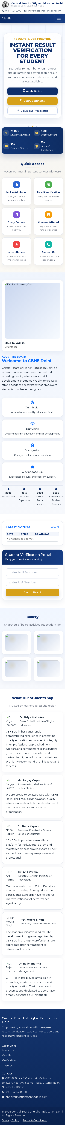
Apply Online (34, 85)
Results (6, 1049)
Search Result (32, 586)
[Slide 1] (29, 122)
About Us (8, 1045)
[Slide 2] (32, 122)
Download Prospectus (34, 105)
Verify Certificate (34, 95)
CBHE (6, 18)
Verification (9, 1054)
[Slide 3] (36, 122)
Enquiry (7, 1059)
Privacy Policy (10, 1115)
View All (55, 521)
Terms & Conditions (35, 1115)
